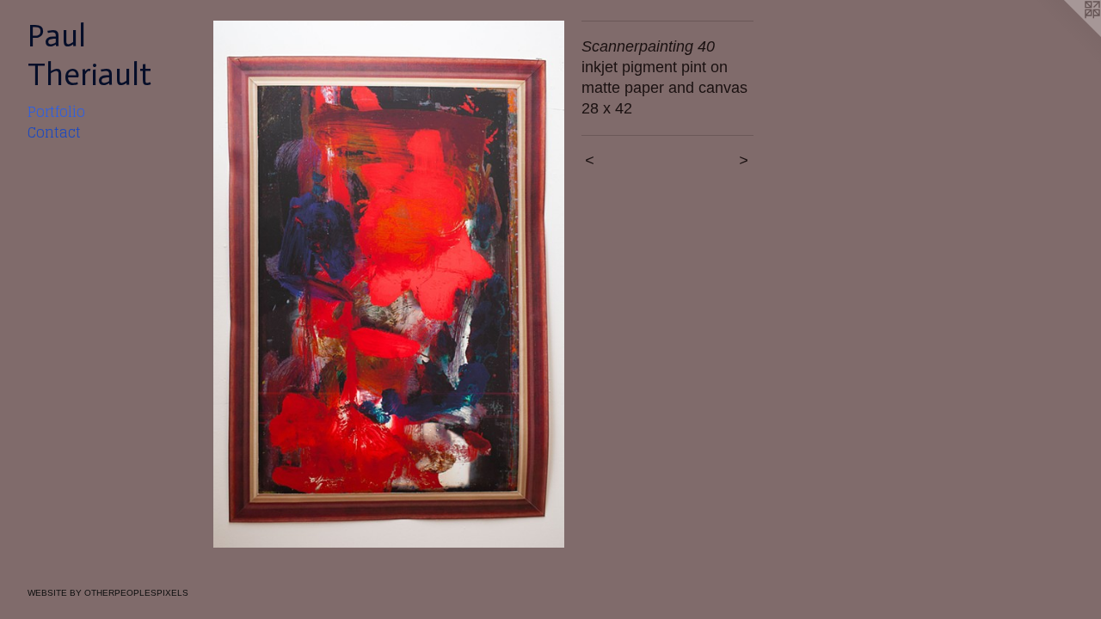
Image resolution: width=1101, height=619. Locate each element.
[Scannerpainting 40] (388, 284)
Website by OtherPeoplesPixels (108, 593)
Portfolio (56, 111)
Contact (54, 132)
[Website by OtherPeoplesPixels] (1066, 34)
